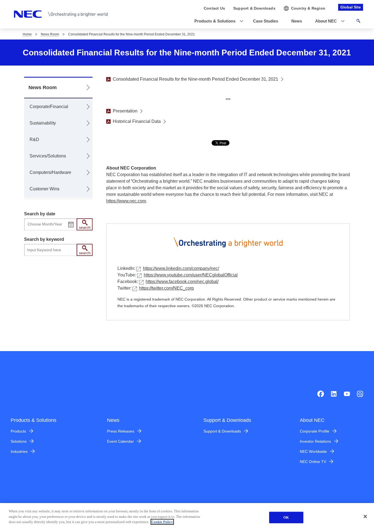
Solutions (19, 441)
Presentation (125, 111)
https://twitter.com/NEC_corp (166, 288)
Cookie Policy (162, 522)
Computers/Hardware (50, 172)
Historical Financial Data (137, 121)
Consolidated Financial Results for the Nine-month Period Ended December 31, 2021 (195, 79)
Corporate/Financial (49, 106)
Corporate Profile (314, 431)
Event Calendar (120, 441)
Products (18, 431)
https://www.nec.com (126, 201)
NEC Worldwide (313, 451)
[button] (217, 21)
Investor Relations (315, 441)
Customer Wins (44, 189)
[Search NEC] (358, 21)
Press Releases (120, 431)
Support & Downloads (222, 431)
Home (27, 34)
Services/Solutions (48, 156)
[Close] (365, 516)
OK (286, 517)
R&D (34, 139)
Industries (19, 451)
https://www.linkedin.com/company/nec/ (181, 268)
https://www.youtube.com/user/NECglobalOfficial (191, 275)
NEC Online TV (313, 461)
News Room (50, 34)
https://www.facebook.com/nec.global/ (182, 281)
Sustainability (43, 123)
